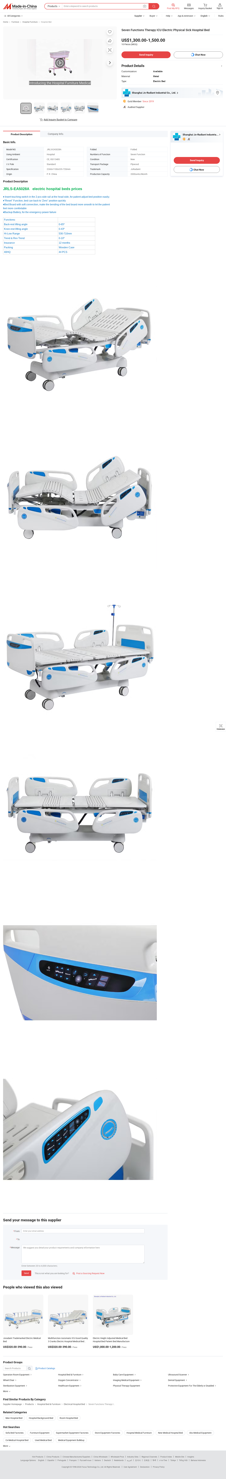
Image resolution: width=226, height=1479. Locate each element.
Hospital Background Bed (41, 1418)
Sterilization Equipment (14, 1385)
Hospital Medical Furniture (139, 1432)
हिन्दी (154, 1460)
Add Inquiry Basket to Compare (60, 119)
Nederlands (119, 1460)
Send (26, 1273)
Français (73, 1460)
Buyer (152, 15)
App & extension (185, 15)
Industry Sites (132, 1456)
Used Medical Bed (43, 1440)
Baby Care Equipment (123, 1374)
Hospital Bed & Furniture (69, 1374)
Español (51, 1460)
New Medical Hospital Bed (170, 1432)
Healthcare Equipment (68, 1385)
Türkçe (173, 1460)
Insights (190, 1456)
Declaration (145, 1467)
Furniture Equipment (40, 1432)
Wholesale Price (117, 1456)
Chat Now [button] (200, 54)
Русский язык (85, 1460)
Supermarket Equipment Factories (72, 1432)
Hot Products (37, 1456)
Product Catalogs (46, 1368)
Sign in (220, 8)
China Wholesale (100, 1456)
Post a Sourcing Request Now (89, 1273)
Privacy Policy (159, 1467)
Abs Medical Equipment (200, 1432)
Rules (221, 15)
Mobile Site (179, 1456)
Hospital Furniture (30, 22)
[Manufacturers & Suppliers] (20, 6)
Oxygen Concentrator (68, 1380)
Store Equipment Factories (107, 1432)
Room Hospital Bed (69, 1418)
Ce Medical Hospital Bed (17, 1440)
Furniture (15, 22)
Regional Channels (149, 1456)
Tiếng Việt (183, 1460)
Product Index (166, 1456)
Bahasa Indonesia (198, 1460)
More (5, 1445)
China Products (52, 1456)
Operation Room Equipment (16, 1374)
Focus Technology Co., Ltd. (93, 1467)
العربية (129, 1460)
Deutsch (107, 1460)
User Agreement (130, 1467)
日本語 (146, 1460)
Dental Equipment (176, 1380)
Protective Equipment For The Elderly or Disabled (191, 1385)
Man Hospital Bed (14, 1418)
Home (5, 22)
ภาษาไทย (163, 1460)
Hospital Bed (46, 22)
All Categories (13, 15)
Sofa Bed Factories (15, 1432)
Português (61, 1460)
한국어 (138, 1460)
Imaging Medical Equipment (126, 1380)
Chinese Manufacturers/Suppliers (76, 1456)
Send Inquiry (146, 54)
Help (168, 15)
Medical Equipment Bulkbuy (71, 1440)
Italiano (98, 1460)
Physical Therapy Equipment (126, 1385)
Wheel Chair (8, 1380)
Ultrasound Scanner (177, 1374)
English (41, 1460)
